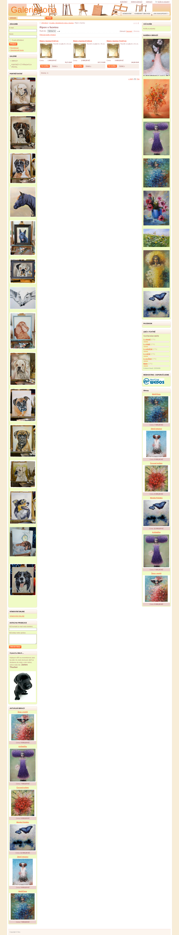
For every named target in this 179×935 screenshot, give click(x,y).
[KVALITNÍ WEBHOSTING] (153, 384)
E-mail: (11, 28)
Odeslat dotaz (15, 647)
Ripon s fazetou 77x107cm (116, 41)
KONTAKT (123, 2)
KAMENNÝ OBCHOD (142, 14)
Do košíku (45, 66)
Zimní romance (22, 857)
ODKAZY (149, 2)
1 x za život (147, 359)
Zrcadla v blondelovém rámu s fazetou (61, 23)
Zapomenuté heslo (17, 50)
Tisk (138, 79)
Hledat (49, 18)
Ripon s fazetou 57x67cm (49, 41)
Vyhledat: (13, 18)
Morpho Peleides (23, 822)
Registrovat (14, 48)
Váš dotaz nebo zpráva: (17, 633)
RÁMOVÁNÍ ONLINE (17, 616)
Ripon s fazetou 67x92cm (82, 41)
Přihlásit (13, 44)
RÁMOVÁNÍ (127, 14)
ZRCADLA (44, 23)
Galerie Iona (34, 9)
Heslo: (11, 34)
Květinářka (23, 747)
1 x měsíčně (147, 349)
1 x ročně (146, 354)
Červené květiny (23, 788)
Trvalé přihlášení (18, 40)
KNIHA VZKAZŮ (136, 2)
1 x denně (147, 339)
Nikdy (145, 364)
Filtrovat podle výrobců (48, 35)
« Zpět (130, 79)
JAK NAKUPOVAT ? (160, 14)
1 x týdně (146, 344)
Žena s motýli (23, 712)
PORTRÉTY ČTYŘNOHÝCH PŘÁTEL (21, 66)
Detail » (55, 66)
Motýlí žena (22, 891)
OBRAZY (14, 61)
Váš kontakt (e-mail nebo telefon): (21, 626)
